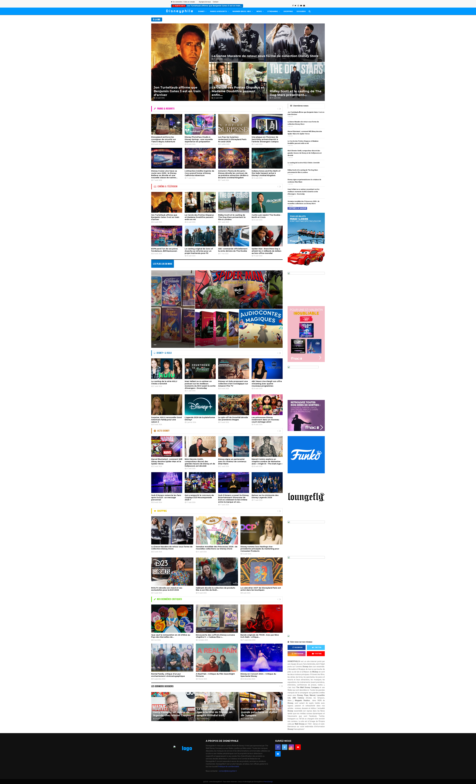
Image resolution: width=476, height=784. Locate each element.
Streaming (272, 11)
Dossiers (301, 11)
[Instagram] (291, 747)
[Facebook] (278, 747)
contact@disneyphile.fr (228, 771)
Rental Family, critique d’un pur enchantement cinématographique (168, 675)
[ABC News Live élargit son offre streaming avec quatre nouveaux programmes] (267, 368)
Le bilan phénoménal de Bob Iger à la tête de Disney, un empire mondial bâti (216, 712)
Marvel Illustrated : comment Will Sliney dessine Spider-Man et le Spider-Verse (166, 461)
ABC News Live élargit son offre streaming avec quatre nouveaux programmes (267, 383)
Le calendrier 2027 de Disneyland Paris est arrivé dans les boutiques (260, 589)
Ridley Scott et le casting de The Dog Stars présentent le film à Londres (232, 217)
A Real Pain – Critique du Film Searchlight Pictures (215, 675)
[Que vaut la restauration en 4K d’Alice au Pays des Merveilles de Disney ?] (172, 619)
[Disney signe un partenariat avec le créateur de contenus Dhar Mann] (233, 446)
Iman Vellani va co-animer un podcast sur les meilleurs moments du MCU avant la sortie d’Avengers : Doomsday (200, 384)
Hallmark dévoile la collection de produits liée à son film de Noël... (215, 589)
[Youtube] (298, 747)
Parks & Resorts (218, 11)
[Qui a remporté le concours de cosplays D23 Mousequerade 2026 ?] (200, 482)
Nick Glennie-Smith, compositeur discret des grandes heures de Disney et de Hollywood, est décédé (200, 462)
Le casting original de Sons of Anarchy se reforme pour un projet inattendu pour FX (199, 251)
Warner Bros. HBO (241, 11)
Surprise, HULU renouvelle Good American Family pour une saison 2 (166, 419)
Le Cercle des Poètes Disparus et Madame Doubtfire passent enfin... (238, 91)
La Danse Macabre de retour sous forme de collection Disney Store (265, 56)
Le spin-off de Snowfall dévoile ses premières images (233, 418)
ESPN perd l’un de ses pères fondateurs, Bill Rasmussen (164, 250)
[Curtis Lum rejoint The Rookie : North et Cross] (267, 202)
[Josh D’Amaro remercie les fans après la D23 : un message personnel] (166, 482)
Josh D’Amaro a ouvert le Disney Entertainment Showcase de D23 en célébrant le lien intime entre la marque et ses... (233, 498)
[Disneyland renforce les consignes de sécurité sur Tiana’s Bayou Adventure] (166, 124)
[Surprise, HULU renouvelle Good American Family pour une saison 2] (166, 404)
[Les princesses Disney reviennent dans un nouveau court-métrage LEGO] (267, 404)
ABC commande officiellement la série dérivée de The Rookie (232, 250)
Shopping (288, 11)
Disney (201, 11)
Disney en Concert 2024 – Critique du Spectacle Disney (258, 675)
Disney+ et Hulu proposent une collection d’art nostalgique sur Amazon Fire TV (233, 383)
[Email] (278, 754)
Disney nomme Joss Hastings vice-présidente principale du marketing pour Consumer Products (259, 549)
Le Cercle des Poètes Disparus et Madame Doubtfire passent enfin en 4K (199, 217)
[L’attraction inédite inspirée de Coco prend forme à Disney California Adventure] (200, 158)
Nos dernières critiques (169, 599)
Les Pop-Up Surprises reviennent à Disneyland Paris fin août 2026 (232, 139)
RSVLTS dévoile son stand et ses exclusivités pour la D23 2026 (166, 589)
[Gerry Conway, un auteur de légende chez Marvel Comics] (173, 706)
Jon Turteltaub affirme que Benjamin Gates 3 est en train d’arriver (177, 91)
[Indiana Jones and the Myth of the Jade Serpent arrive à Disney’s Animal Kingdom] (267, 158)
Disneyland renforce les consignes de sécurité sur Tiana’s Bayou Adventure (163, 139)
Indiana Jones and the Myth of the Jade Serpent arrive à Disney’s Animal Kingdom (266, 173)
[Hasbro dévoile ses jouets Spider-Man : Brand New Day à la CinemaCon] (239, 289)
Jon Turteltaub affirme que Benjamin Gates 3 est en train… (214, 6)
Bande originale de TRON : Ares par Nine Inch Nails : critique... (259, 636)
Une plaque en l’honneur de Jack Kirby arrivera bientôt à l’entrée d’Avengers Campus (265, 139)
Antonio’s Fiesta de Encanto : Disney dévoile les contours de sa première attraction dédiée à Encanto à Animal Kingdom (233, 174)
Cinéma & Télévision (167, 186)
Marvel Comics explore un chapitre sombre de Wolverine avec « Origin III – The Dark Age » (267, 461)
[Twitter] (284, 747)
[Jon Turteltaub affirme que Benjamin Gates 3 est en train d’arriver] (166, 202)
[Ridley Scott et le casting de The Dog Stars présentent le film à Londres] (296, 81)
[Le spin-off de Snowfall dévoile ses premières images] (233, 404)
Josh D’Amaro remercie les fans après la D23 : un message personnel (166, 497)
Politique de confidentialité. (228, 766)
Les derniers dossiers (162, 686)
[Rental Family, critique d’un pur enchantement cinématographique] (172, 658)
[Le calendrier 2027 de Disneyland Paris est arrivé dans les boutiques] (261, 571)
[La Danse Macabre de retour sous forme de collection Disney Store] (267, 42)
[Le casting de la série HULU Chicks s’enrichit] (166, 368)
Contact (215, 2)
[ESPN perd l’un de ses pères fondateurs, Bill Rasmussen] (166, 236)
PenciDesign (268, 782)
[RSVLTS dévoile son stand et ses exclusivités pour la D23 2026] (172, 571)
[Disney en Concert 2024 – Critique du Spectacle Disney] (261, 658)
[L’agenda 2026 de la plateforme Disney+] (200, 404)
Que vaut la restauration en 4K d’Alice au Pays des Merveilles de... (170, 636)
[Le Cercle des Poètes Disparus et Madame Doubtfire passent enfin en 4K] (238, 81)
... (155, 344)
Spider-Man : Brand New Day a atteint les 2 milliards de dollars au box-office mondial (266, 251)
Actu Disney (163, 430)
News (259, 11)
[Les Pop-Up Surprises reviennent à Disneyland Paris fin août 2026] (233, 124)
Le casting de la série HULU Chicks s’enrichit (164, 382)
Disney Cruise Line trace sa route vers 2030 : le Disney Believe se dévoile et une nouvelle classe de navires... (164, 174)
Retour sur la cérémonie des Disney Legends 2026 (265, 496)
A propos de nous (205, 2)
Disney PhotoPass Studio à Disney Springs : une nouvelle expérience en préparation (199, 139)
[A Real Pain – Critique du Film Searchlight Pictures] (217, 658)
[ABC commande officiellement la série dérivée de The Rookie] (233, 236)
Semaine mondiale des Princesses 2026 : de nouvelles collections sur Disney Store (216, 548)
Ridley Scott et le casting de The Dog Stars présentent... (295, 93)
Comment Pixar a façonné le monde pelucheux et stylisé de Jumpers (260, 712)
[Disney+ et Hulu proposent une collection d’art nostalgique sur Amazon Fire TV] (233, 368)
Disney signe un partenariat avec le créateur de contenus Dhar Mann (232, 461)
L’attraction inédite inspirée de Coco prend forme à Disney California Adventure (199, 173)
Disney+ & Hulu (164, 352)
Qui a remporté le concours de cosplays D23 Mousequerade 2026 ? (199, 497)
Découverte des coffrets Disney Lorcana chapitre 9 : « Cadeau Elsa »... (215, 636)
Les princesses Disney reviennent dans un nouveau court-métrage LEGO (265, 419)
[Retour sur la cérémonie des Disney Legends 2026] (267, 482)
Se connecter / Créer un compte (184, 2)
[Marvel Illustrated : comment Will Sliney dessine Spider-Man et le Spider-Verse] (166, 446)
